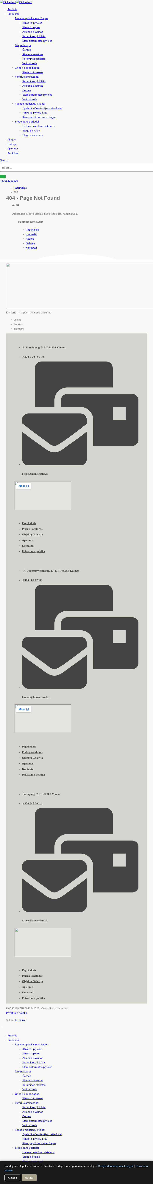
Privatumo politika (16, 1012)
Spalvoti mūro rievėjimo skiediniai (42, 108)
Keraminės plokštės (34, 36)
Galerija (12, 144)
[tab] (80, 319)
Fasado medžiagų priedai (30, 103)
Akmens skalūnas (32, 31)
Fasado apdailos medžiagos (31, 18)
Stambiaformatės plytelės (37, 40)
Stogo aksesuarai (32, 135)
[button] (4, 160)
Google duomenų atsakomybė (116, 1166)
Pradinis (12, 9)
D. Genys (20, 1019)
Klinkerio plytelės (32, 22)
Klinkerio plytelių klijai (34, 112)
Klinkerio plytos (31, 27)
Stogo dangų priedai (27, 121)
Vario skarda (29, 63)
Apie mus (12, 148)
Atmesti (12, 1177)
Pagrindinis (32, 229)
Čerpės (26, 49)
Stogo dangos (23, 45)
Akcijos (11, 139)
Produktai (13, 13)
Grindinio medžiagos (27, 67)
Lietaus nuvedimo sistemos (38, 126)
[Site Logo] (16, 2)
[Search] (3, 176)
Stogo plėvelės (31, 130)
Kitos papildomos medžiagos (39, 117)
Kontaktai (12, 152)
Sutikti (29, 1177)
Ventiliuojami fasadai (27, 76)
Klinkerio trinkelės (32, 72)
